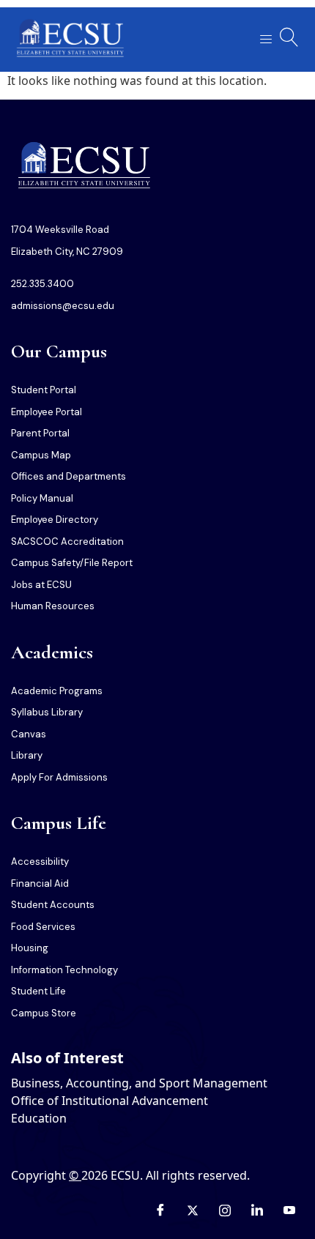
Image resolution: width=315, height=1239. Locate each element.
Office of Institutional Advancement (109, 1101)
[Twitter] (193, 1210)
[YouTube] (289, 1210)
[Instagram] (225, 1210)
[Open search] (289, 37)
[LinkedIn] (257, 1210)
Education (39, 1118)
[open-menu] (261, 39)
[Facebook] (160, 1210)
